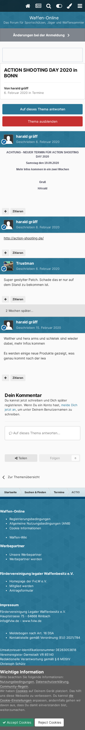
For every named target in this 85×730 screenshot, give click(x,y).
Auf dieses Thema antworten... (36, 433)
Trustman (25, 263)
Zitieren (18, 211)
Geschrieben (38, 142)
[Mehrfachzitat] (5, 211)
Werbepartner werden (25, 559)
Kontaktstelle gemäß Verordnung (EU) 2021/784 (44, 637)
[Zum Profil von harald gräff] (8, 139)
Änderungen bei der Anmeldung (39, 35)
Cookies (22, 691)
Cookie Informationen (25, 528)
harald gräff (19, 88)
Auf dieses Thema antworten (42, 109)
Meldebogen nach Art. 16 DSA (31, 633)
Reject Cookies (49, 722)
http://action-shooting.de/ (24, 238)
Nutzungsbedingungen (17, 682)
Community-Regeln (14, 686)
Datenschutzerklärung (52, 682)
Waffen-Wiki (18, 537)
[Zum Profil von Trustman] (8, 266)
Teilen (22, 458)
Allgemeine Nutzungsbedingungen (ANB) (39, 523)
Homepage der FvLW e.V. (28, 581)
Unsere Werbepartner (25, 554)
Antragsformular (21, 590)
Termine (38, 93)
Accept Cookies (18, 722)
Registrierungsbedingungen (30, 519)
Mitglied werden (21, 586)
